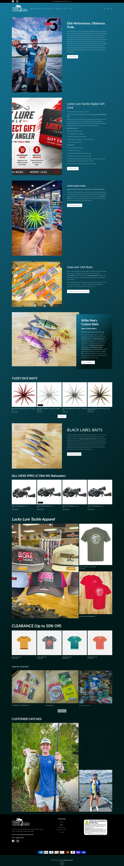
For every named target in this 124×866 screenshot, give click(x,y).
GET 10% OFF (51, 445)
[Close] (82, 416)
